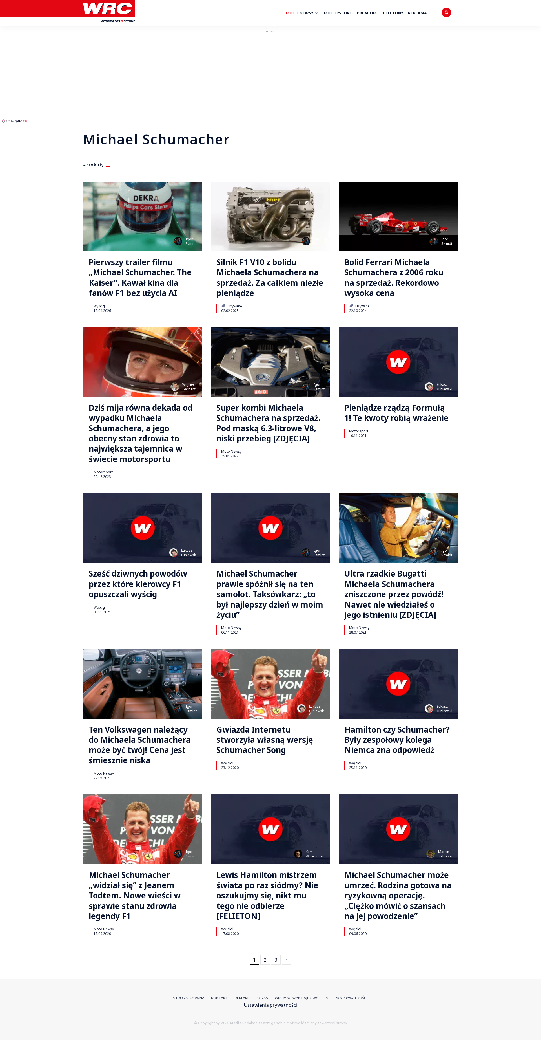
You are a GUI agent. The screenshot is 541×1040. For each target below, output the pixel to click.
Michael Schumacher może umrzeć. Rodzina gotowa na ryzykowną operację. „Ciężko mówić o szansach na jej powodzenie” (398, 895)
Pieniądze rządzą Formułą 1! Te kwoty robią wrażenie (396, 413)
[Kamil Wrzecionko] (298, 854)
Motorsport (338, 13)
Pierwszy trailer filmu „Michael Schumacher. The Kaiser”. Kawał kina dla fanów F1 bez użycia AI (140, 277)
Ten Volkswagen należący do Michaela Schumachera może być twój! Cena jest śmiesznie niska (140, 745)
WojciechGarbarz (189, 387)
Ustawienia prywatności (270, 1005)
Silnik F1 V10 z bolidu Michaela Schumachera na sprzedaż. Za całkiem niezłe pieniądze (269, 277)
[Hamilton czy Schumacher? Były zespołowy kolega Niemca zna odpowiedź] (398, 683)
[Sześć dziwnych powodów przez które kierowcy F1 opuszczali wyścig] (142, 528)
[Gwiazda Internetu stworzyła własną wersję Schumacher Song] (270, 683)
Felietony (392, 13)
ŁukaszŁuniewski (444, 387)
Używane (234, 306)
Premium (366, 13)
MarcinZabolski (445, 854)
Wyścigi (100, 306)
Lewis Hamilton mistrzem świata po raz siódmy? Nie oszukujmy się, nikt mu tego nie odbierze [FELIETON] (267, 895)
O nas (262, 997)
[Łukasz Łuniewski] (429, 386)
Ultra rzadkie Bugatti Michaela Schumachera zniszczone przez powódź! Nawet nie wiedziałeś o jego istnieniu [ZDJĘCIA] (394, 594)
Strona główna (188, 997)
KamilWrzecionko (315, 854)
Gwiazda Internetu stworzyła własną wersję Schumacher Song (264, 739)
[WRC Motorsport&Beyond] (109, 25)
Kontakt (219, 997)
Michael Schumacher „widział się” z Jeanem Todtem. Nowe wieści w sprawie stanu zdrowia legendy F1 (135, 895)
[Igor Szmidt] (178, 241)
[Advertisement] (105, 76)
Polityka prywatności (346, 997)
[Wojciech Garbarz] (174, 386)
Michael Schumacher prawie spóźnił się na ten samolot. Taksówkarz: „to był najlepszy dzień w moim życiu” (269, 594)
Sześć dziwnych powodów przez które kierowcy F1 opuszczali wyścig (138, 583)
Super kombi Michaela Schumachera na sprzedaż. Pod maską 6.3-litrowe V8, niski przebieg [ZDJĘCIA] (268, 423)
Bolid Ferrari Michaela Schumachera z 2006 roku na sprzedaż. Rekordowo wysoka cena (393, 277)
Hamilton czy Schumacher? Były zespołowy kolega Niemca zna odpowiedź (397, 739)
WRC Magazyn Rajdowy (296, 997)
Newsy (300, 13)
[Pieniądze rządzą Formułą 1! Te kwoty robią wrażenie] (398, 362)
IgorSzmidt (191, 241)
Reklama (417, 13)
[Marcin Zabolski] (430, 854)
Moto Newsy (231, 451)
